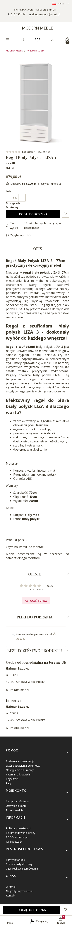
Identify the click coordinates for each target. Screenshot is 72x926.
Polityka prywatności (18, 828)
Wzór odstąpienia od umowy (23, 765)
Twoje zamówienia (17, 801)
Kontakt (10, 895)
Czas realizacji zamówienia (22, 868)
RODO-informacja (17, 837)
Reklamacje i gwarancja (20, 761)
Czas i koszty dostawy (19, 864)
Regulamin (12, 779)
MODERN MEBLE (37, 28)
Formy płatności (15, 859)
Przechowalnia (14, 810)
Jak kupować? (14, 841)
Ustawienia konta (16, 806)
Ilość (8, 191)
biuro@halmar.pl (17, 690)
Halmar (10, 167)
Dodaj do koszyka (33, 214)
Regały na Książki (35, 50)
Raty (8, 783)
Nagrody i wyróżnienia (19, 891)
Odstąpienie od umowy (20, 770)
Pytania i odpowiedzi (18, 774)
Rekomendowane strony (20, 832)
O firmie (11, 886)
